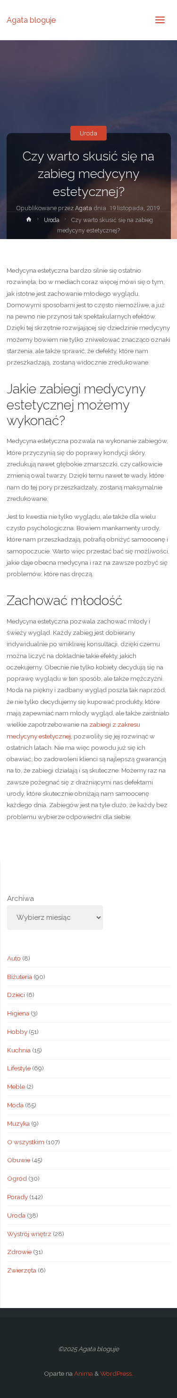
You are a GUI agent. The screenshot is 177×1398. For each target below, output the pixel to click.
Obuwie (18, 1160)
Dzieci (16, 994)
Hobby (17, 1031)
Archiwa (20, 898)
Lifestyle (19, 1068)
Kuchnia (19, 1050)
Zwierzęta (21, 1270)
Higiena (18, 1013)
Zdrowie (19, 1252)
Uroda (88, 133)
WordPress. (116, 1373)
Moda (15, 1105)
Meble (16, 1086)
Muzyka (18, 1123)
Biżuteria (19, 976)
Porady (17, 1197)
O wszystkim (25, 1142)
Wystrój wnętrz (29, 1234)
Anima (83, 1373)
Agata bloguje (31, 19)
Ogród (17, 1178)
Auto (14, 958)
